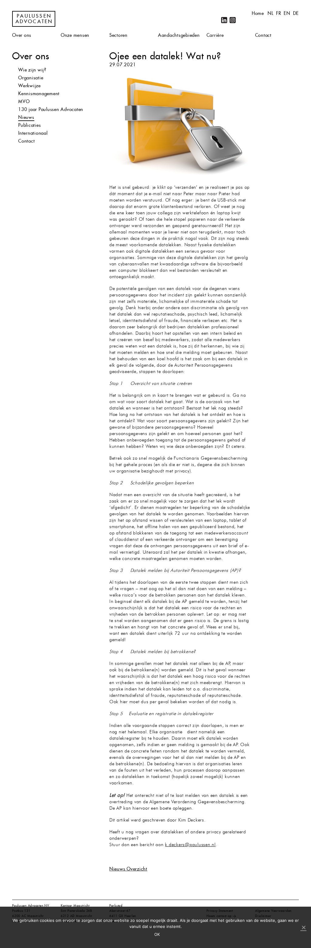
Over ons (21, 35)
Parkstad (116, 906)
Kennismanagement (39, 93)
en (287, 13)
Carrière (215, 35)
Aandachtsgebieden (179, 35)
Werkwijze (29, 85)
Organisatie (30, 78)
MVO (23, 101)
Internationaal (33, 133)
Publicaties (29, 125)
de (296, 13)
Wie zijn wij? (32, 70)
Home (258, 13)
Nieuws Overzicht (128, 869)
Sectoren (118, 35)
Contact (263, 35)
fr (278, 13)
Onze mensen (75, 35)
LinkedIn (224, 20)
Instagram (233, 20)
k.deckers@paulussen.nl (190, 845)
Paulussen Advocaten (34, 18)
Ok (157, 934)
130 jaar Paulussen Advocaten (50, 109)
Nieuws (26, 117)
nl (271, 13)
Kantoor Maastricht (75, 906)
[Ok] (303, 927)
